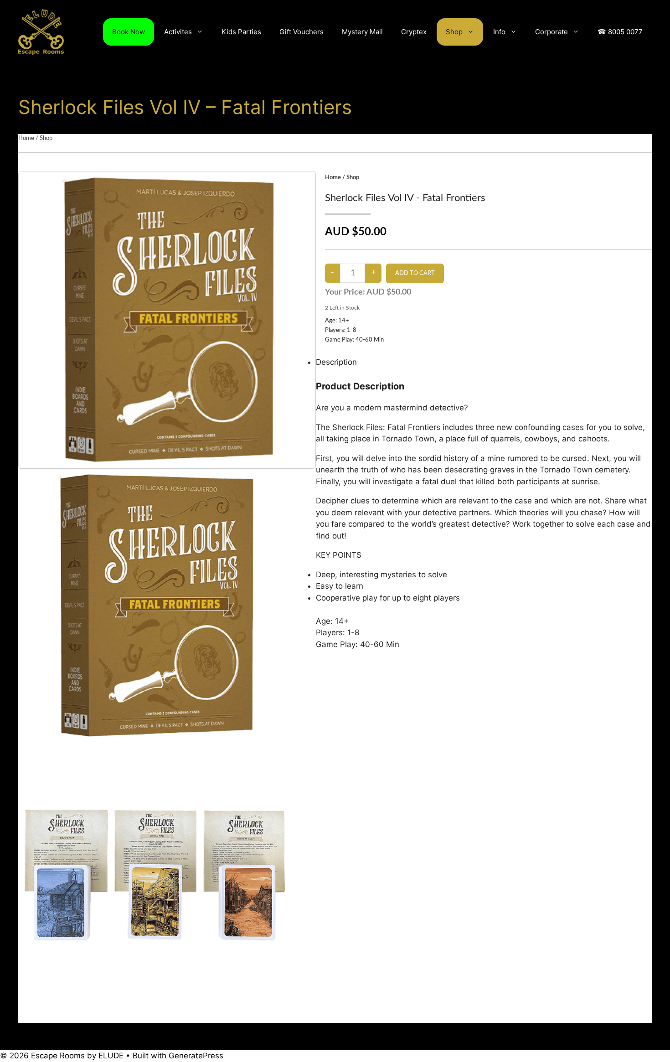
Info (499, 31)
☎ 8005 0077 (620, 31)
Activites (178, 31)
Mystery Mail (362, 31)
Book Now (128, 31)
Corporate (551, 31)
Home (26, 138)
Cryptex (414, 31)
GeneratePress (196, 1055)
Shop (454, 31)
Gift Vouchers (301, 31)
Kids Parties (241, 31)
